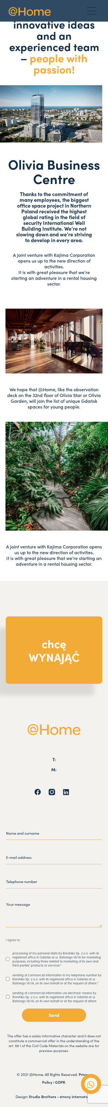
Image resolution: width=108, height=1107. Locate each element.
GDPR (60, 1082)
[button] (91, 11)
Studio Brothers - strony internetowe (61, 1096)
